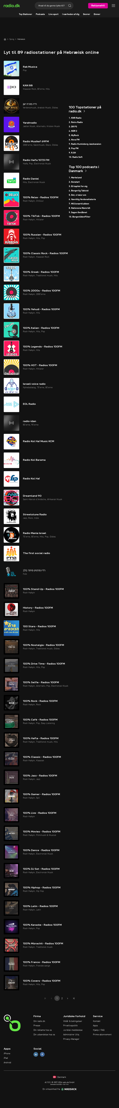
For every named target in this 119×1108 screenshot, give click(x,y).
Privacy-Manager (71, 1039)
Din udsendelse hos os (44, 1035)
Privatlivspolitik (70, 1026)
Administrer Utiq (71, 1035)
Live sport (53, 14)
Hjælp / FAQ (98, 1030)
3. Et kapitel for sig (78, 186)
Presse (36, 1026)
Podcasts (40, 14)
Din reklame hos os (42, 1030)
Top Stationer (25, 14)
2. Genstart (74, 182)
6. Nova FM (74, 140)
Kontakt (96, 1021)
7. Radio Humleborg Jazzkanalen (85, 144)
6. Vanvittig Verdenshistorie (82, 199)
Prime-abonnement (102, 1035)
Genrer (86, 14)
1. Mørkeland (75, 178)
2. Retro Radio (76, 122)
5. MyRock (74, 135)
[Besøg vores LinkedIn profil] (36, 1054)
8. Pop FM (73, 148)
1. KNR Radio (75, 118)
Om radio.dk (39, 1021)
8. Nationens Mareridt (79, 208)
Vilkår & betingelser (72, 1021)
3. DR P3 (73, 127)
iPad (6, 1058)
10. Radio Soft (75, 157)
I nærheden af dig (70, 14)
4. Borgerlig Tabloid (78, 191)
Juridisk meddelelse (72, 1030)
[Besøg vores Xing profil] (42, 1054)
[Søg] (70, 5)
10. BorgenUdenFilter (79, 217)
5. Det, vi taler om (77, 195)
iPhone (7, 1054)
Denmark (61, 1077)
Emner (97, 14)
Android (7, 1063)
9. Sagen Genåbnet (78, 212)
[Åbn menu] (113, 5)
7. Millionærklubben (79, 204)
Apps (95, 1026)
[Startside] (5, 39)
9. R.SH (72, 153)
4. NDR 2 (73, 131)
